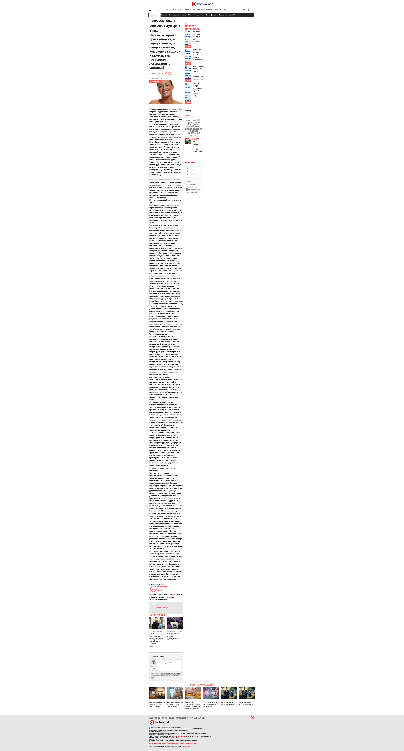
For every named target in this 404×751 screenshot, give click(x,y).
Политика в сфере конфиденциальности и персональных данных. (180, 743)
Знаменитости (154, 15)
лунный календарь (193, 127)
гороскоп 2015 (193, 120)
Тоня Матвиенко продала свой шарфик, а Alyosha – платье (156, 640)
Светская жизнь (174, 15)
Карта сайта (191, 175)
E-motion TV (231, 15)
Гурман (209, 10)
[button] (248, 10)
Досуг (225, 10)
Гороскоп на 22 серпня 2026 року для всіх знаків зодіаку (157, 704)
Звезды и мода (162, 608)
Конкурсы (222, 15)
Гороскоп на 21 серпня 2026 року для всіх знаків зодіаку (175, 704)
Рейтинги (190, 15)
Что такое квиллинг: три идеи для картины (197, 37)
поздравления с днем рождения (193, 131)
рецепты (193, 135)
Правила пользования (155, 743)
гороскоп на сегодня (193, 123)
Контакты (190, 172)
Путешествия (199, 10)
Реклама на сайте (193, 178)
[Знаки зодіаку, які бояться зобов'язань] (188, 142)
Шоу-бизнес (171, 10)
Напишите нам (192, 169)
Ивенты (183, 15)
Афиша (218, 10)
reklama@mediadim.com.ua (179, 736)
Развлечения (200, 15)
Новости (164, 15)
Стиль (181, 10)
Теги (187, 116)
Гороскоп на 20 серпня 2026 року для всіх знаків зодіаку (211, 704)
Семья (188, 10)
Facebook (171, 594)
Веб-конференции (211, 15)
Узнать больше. (186, 746)
